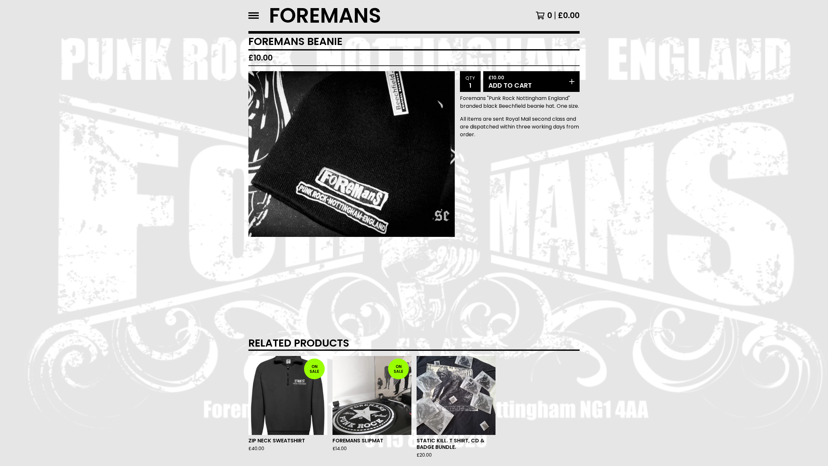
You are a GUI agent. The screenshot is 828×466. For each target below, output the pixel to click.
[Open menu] (253, 15)
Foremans (325, 15)
